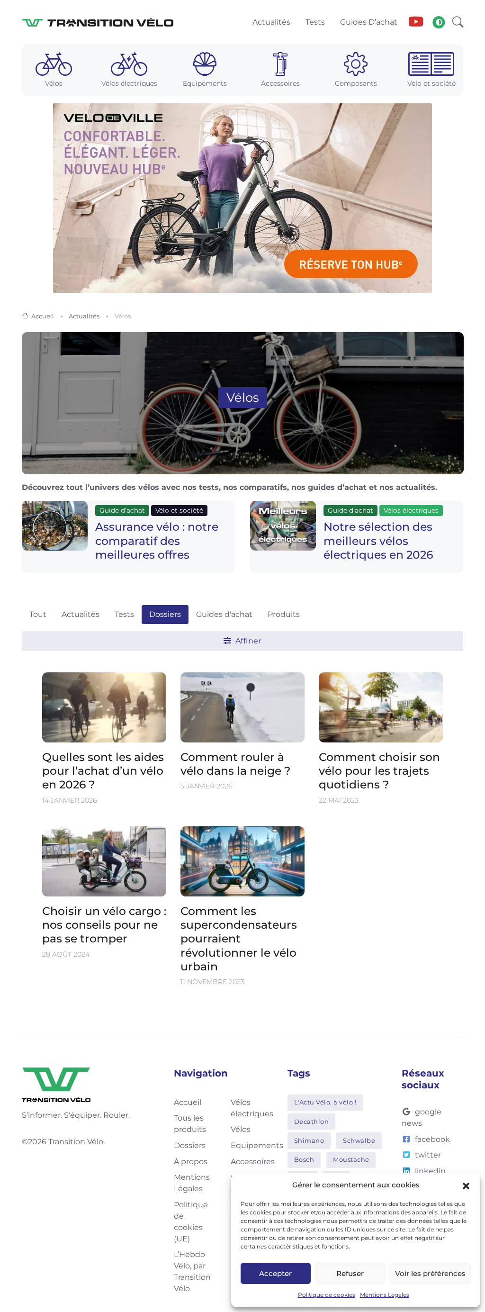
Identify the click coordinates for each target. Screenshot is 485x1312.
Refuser (350, 1273)
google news (421, 1117)
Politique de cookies (326, 1294)
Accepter (275, 1273)
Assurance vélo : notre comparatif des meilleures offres (156, 540)
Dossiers (165, 614)
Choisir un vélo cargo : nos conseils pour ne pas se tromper (104, 924)
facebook (432, 1139)
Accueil (42, 316)
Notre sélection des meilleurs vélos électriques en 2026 (378, 540)
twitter (428, 1154)
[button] (466, 1185)
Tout (37, 614)
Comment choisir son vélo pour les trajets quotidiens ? (379, 771)
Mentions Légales (384, 1294)
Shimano (309, 1140)
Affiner (247, 640)
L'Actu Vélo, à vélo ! (325, 1102)
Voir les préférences (430, 1273)
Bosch (304, 1159)
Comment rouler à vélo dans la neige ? (235, 764)
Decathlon (311, 1121)
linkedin (430, 1171)
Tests (124, 614)
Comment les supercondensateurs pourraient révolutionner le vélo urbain (238, 938)
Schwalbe (359, 1140)
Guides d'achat (224, 614)
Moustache (351, 1159)
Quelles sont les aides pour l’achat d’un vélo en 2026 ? (103, 771)
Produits (284, 614)
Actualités (84, 316)
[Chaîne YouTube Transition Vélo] (416, 22)
